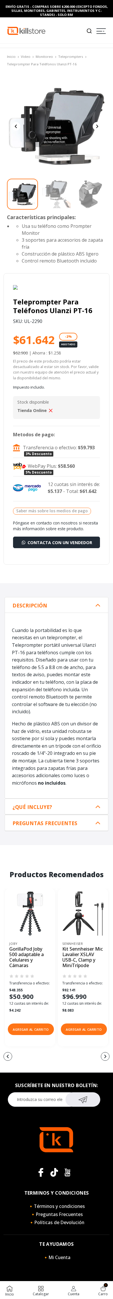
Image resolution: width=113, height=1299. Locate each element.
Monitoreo (44, 56)
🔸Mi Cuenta (56, 1257)
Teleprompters (70, 56)
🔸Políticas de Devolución (56, 1222)
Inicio (11, 56)
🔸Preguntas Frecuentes (56, 1214)
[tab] (56, 605)
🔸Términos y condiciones (56, 1206)
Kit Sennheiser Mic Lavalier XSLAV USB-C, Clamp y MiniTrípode (82, 957)
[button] (31, 1029)
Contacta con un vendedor (59, 542)
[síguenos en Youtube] (67, 1172)
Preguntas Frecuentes (44, 823)
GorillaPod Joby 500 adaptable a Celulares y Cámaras (26, 957)
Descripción (29, 606)
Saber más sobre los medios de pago (52, 510)
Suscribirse (83, 1099)
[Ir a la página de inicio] (26, 30)
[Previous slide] (16, 126)
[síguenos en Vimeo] (54, 1172)
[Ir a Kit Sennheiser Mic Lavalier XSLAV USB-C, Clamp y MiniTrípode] (83, 913)
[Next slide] (97, 126)
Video (25, 56)
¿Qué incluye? (32, 807)
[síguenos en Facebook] (41, 1172)
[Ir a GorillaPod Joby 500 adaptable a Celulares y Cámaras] (30, 913)
